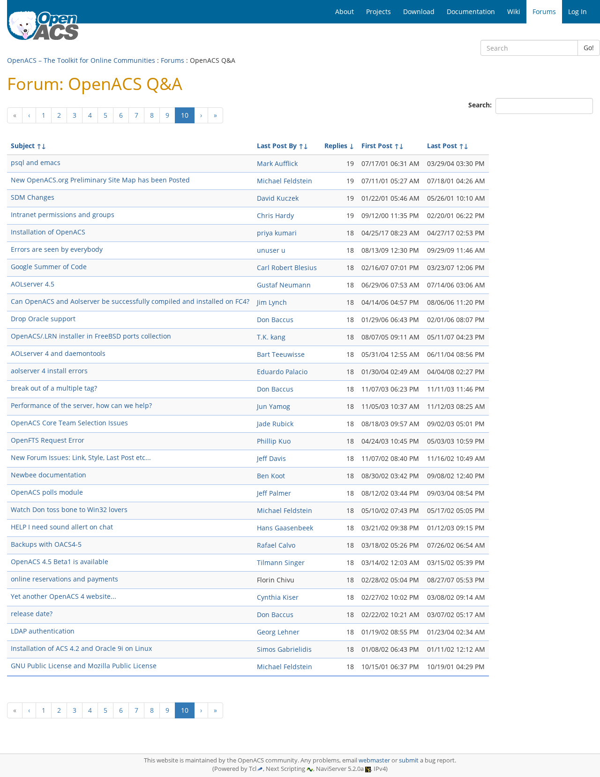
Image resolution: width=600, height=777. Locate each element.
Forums (172, 60)
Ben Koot (271, 475)
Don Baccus (275, 319)
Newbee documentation (48, 474)
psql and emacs (35, 162)
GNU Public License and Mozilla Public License (84, 665)
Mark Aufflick (277, 163)
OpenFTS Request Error (47, 440)
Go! (589, 47)
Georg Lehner (278, 631)
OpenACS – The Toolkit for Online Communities (81, 60)
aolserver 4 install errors (49, 370)
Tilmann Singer (281, 562)
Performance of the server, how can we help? (81, 405)
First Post (376, 145)
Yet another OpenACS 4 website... (63, 596)
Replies (335, 145)
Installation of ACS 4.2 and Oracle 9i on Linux (81, 648)
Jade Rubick (275, 423)
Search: (481, 104)
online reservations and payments (64, 578)
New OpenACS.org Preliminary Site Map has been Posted (100, 179)
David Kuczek (278, 198)
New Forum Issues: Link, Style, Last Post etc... (81, 457)
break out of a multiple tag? (54, 388)
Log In (577, 11)
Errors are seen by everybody (57, 249)
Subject (23, 145)
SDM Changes (32, 197)
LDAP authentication (43, 630)
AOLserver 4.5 (32, 283)
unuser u (271, 250)
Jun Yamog (273, 406)
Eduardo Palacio (282, 371)
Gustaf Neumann (284, 284)
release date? (31, 613)
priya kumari (277, 232)
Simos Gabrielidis (284, 649)
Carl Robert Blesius (287, 267)
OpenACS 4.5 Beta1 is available (59, 561)
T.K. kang (271, 336)
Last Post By (277, 145)
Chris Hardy (275, 215)
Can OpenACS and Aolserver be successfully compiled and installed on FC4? (130, 301)
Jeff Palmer (274, 493)
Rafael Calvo (276, 545)
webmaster (374, 760)
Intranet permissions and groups (62, 214)
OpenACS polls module (47, 492)
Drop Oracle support (43, 318)
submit (409, 760)
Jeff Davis (271, 458)
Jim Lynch (272, 302)
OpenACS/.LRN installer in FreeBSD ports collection (91, 336)
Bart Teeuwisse (281, 354)
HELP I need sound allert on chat (62, 526)
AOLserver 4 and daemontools (58, 353)
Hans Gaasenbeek (285, 527)
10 (188, 115)
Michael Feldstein (284, 180)
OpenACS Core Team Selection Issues (69, 422)
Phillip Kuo (274, 441)
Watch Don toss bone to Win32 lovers (69, 509)
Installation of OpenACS (48, 231)
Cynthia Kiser (278, 597)
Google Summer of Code (49, 266)
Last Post (442, 145)
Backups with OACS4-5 (46, 544)
